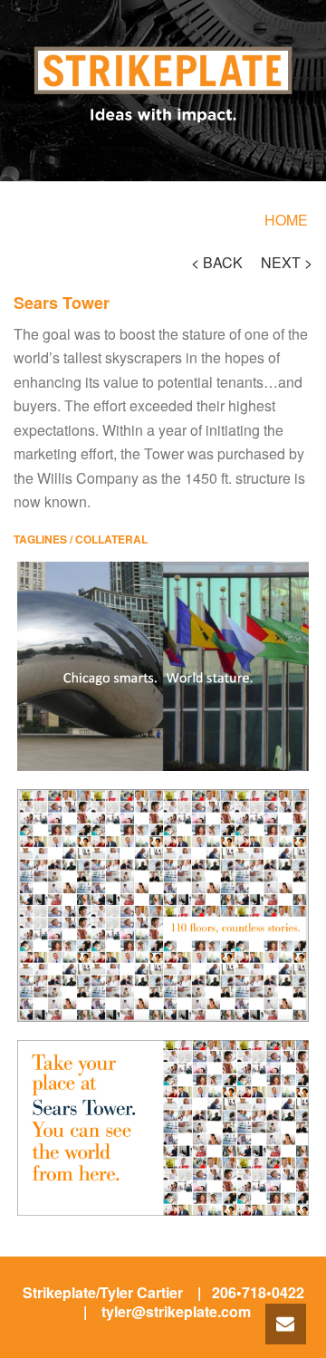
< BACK (217, 262)
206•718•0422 (258, 1292)
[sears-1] (163, 667)
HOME (286, 219)
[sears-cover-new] (163, 905)
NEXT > (286, 262)
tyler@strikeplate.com (176, 1311)
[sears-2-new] (163, 1128)
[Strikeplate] (163, 55)
